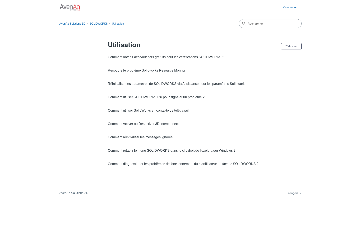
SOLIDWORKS (98, 23)
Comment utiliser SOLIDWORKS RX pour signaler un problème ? (156, 97)
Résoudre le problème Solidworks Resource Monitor (146, 70)
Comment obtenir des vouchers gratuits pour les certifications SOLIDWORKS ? (166, 57)
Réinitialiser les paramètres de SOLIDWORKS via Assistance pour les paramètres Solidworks (177, 84)
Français (292, 193)
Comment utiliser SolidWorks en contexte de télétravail (148, 110)
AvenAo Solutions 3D (72, 23)
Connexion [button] (290, 7)
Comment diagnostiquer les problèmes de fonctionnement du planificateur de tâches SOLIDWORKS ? (183, 164)
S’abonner (291, 46)
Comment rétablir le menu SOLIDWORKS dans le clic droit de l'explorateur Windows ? (171, 150)
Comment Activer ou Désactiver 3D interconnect (143, 124)
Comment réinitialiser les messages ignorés (140, 137)
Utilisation (118, 23)
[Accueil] (69, 7)
